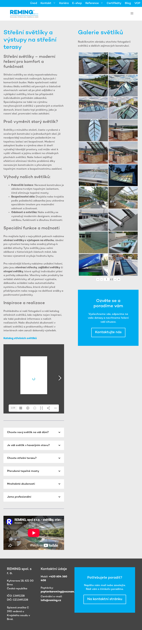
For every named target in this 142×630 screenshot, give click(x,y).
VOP (137, 3)
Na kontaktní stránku (104, 599)
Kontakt (46, 3)
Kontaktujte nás (108, 332)
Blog (128, 3)
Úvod (33, 3)
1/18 (13, 408)
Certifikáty (114, 3)
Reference (92, 3)
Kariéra (64, 3)
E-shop (77, 3)
